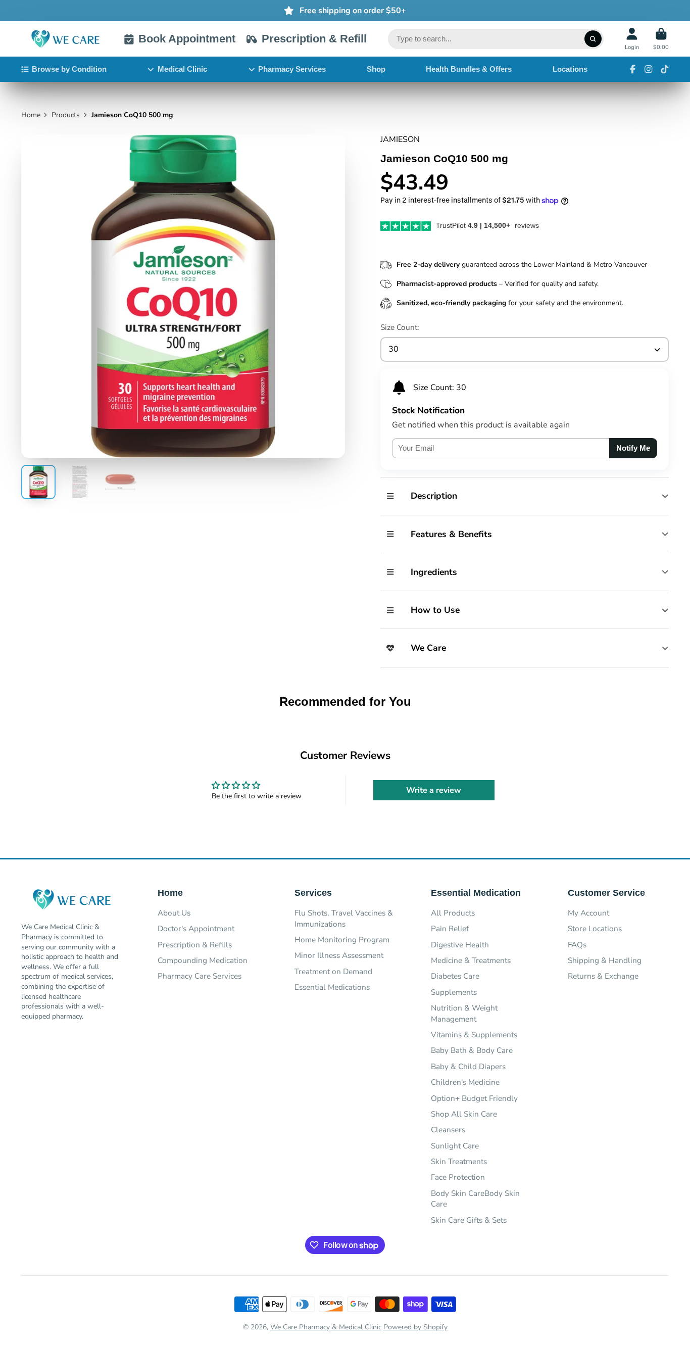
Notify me (633, 448)
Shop (376, 69)
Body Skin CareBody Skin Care (475, 1199)
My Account (588, 912)
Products (66, 115)
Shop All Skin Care (464, 1114)
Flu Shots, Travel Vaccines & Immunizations (343, 918)
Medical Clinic (182, 69)
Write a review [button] (433, 790)
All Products (453, 912)
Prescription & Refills (195, 944)
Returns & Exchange (603, 976)
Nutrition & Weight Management (464, 1013)
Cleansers (448, 1129)
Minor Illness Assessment (338, 955)
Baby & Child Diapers (468, 1066)
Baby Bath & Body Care (472, 1050)
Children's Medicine (465, 1082)
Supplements (454, 992)
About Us (174, 912)
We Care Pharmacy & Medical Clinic (325, 1327)
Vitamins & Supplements (474, 1034)
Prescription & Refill (314, 38)
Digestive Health (460, 944)
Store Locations (595, 928)
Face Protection (458, 1177)
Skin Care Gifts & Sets (469, 1220)
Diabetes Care (455, 976)
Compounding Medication (203, 960)
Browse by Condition (69, 69)
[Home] (65, 39)
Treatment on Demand (333, 971)
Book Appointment (186, 38)
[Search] (593, 38)
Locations (570, 69)
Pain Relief (450, 928)
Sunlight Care (455, 1145)
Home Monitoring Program (341, 939)
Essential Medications (332, 987)
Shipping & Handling (605, 960)
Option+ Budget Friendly (474, 1098)
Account (632, 39)
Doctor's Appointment (196, 928)
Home (30, 115)
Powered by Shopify (415, 1327)
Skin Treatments (459, 1161)
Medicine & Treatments (471, 960)
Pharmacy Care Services (199, 976)
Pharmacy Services (292, 69)
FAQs (577, 944)
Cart (661, 39)
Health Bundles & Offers (469, 69)
